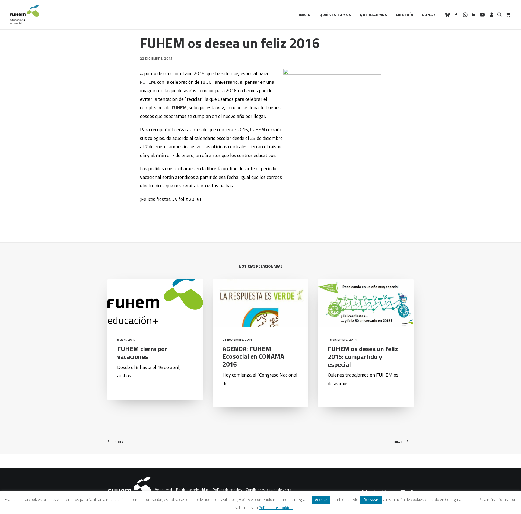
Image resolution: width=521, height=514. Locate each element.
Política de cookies (227, 490)
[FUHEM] (24, 14)
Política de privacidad (192, 490)
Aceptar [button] (321, 499)
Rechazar (371, 499)
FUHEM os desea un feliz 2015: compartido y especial (363, 356)
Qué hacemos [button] (373, 14)
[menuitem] (304, 14)
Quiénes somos (335, 14)
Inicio (305, 14)
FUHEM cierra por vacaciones (142, 352)
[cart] (507, 14)
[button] (448, 14)
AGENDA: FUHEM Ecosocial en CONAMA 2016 (253, 356)
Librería (404, 14)
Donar (429, 14)
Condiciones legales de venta (268, 490)
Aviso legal (163, 490)
